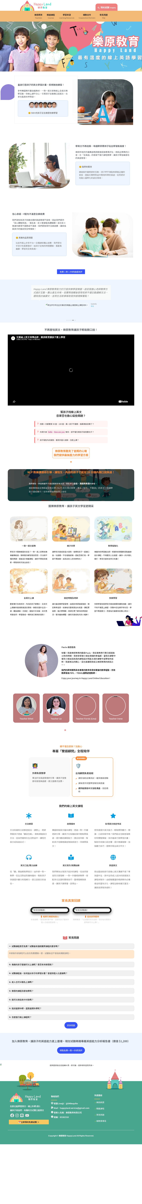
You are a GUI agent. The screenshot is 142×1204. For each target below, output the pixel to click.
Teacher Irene (86, 718)
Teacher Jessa (116, 718)
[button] (57, 730)
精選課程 (51, 16)
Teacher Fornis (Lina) (56, 718)
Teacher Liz (26, 718)
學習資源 (66, 16)
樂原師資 (38, 16)
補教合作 (87, 16)
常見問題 (104, 16)
